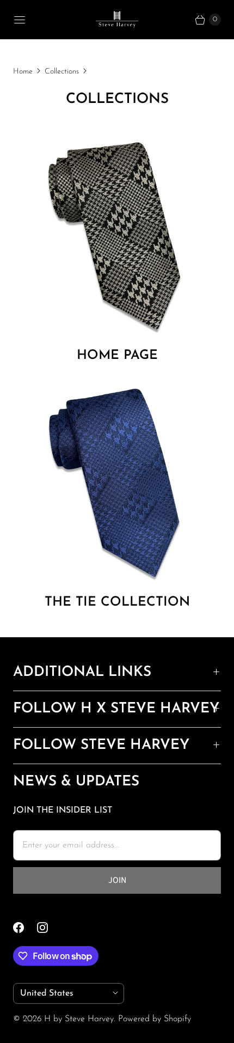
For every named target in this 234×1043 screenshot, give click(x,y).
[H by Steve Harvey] (117, 19)
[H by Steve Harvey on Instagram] (49, 928)
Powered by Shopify (154, 1019)
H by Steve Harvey (79, 1019)
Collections (62, 72)
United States (64, 993)
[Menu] (19, 20)
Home (23, 72)
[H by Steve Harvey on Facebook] (25, 928)
